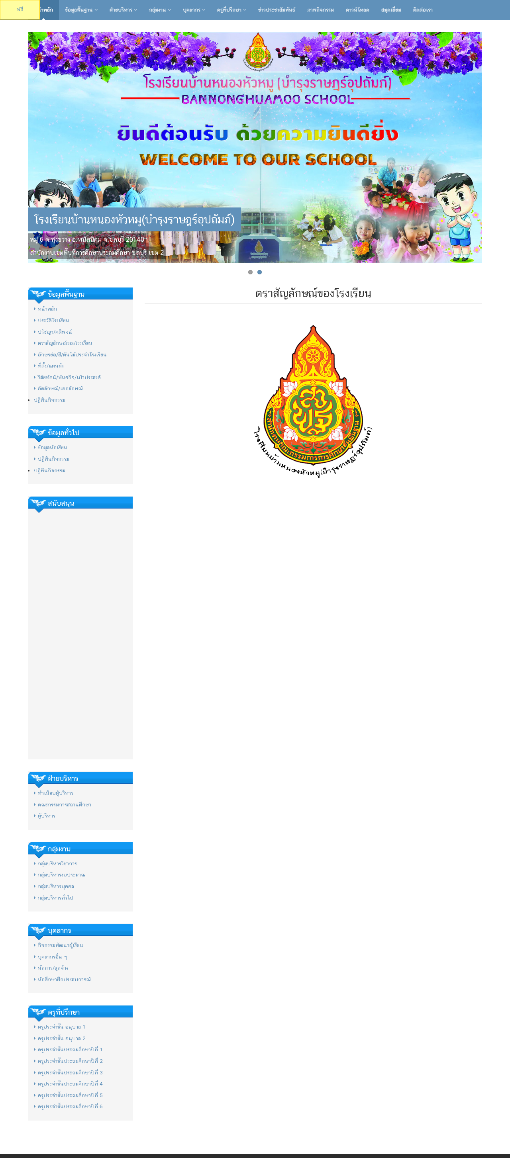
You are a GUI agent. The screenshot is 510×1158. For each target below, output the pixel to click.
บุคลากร (192, 10)
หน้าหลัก (43, 10)
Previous (20, 146)
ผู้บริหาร (46, 816)
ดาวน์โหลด (357, 10)
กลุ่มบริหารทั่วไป (55, 898)
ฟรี (20, 9)
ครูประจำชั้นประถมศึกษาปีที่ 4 (70, 1084)
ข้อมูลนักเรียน (52, 447)
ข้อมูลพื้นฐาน (79, 10)
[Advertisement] (80, 633)
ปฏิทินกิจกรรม (49, 400)
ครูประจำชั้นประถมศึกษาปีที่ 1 (70, 1049)
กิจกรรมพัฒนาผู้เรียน (60, 945)
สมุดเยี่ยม (391, 10)
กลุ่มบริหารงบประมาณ (61, 875)
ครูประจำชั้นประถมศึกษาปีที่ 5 (70, 1095)
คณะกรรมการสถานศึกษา (64, 805)
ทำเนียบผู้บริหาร (55, 793)
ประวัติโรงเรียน (53, 320)
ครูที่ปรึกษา (230, 10)
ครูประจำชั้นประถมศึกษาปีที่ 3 (70, 1073)
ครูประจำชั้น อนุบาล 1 (62, 1027)
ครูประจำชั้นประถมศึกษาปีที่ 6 (70, 1106)
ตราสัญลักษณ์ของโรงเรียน (65, 343)
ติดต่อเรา (423, 10)
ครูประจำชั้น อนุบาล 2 (62, 1038)
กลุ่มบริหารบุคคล (56, 886)
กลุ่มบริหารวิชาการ (57, 864)
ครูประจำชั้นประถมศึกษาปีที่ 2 (70, 1061)
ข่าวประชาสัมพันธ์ (276, 10)
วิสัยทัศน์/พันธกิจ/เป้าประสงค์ (69, 377)
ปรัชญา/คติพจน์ (55, 332)
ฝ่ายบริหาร (122, 10)
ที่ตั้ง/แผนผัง (51, 366)
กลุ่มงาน (158, 10)
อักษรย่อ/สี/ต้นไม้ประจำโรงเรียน (72, 355)
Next (490, 146)
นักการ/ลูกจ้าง (53, 968)
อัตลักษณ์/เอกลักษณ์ (60, 388)
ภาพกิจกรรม (320, 10)
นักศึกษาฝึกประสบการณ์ (64, 979)
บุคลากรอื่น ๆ (52, 957)
